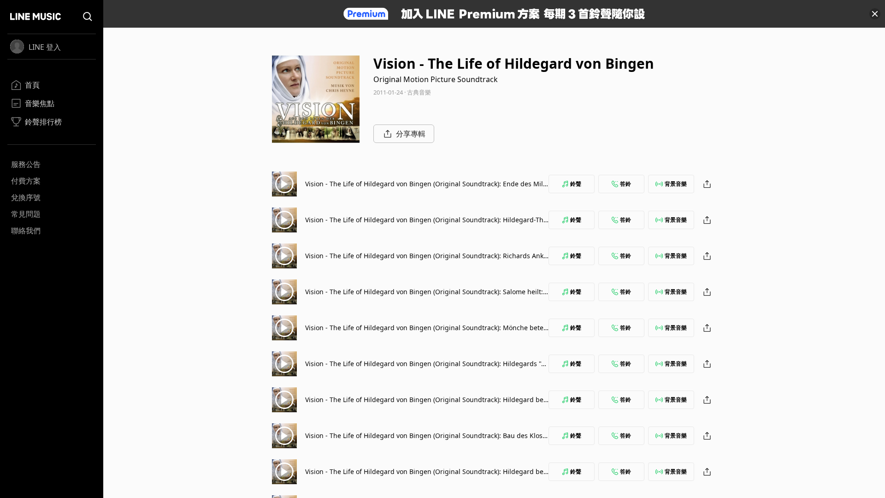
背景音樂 (676, 184)
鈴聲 (575, 184)
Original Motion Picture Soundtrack (435, 79)
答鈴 (625, 184)
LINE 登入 (45, 47)
